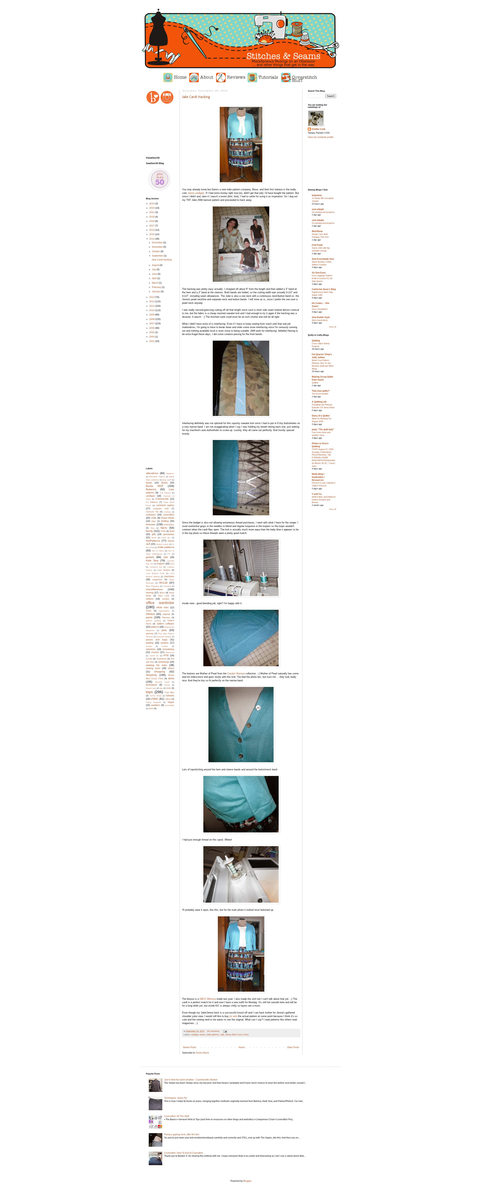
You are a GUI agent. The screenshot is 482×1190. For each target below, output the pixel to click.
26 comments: (213, 1031)
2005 (152, 332)
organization (164, 611)
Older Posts (293, 1047)
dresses (150, 524)
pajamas (166, 614)
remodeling (168, 649)
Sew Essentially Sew (323, 259)
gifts (154, 534)
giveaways (168, 534)
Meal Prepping (152, 586)
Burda (164, 482)
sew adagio (318, 209)
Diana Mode (167, 518)
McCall (163, 582)
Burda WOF (155, 485)
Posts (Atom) (202, 1052)
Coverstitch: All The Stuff (176, 1116)
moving (149, 592)
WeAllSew (317, 231)
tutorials (170, 695)
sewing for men (156, 665)
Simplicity (151, 674)
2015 (152, 234)
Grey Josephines (320, 309)
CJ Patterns (152, 502)
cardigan (195, 1034)
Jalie (222, 1034)
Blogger (247, 1181)
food (172, 531)
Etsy (152, 528)
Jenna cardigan (196, 193)
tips (161, 688)
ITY (168, 554)
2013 (152, 297)
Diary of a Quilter (321, 415)
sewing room (153, 668)
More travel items (320, 320)
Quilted (315, 382)
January (156, 291)
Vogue (171, 702)
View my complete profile (320, 137)
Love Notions (163, 570)
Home (242, 1047)
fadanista (317, 195)
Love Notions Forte (155, 573)
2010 (152, 310)
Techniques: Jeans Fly (175, 1098)
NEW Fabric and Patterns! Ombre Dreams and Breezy (324, 500)
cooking (167, 512)
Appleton (170, 473)
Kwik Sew (152, 560)
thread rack (151, 688)
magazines (157, 579)
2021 (152, 212)
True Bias (169, 692)
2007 (152, 323)
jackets (150, 557)
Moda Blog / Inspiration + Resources (318, 477)
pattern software (165, 623)
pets (164, 630)
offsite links (162, 607)
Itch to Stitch (158, 551)
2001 (152, 341)
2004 (152, 336)
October (156, 251)
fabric (164, 527)
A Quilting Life (319, 401)
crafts (153, 518)
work (151, 708)
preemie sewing (164, 637)
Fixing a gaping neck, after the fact (181, 1134)
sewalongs (163, 662)
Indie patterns (213, 1034)
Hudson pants (162, 544)
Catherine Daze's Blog (324, 289)
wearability (169, 705)
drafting (165, 521)
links (172, 564)
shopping (159, 671)
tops (149, 692)
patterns (155, 627)
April (154, 278)
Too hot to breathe (320, 394)
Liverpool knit (156, 567)
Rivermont (169, 652)
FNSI (163, 531)
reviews (155, 652)
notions (149, 599)
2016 (152, 230)
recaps (149, 646)
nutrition (165, 599)
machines (169, 576)
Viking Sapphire (153, 702)
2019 (152, 216)
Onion (148, 611)
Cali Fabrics (165, 493)
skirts (171, 678)
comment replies (165, 505)
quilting (149, 643)
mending (167, 586)
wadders (155, 705)
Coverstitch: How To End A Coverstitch (183, 1153)
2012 (152, 301)
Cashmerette (162, 499)
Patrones (166, 617)
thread (167, 685)
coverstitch (168, 514)
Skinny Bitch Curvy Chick (237, 1034)
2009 (152, 314)
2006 (152, 328)
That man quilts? (320, 391)
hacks (202, 1034)
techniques (151, 685)
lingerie (161, 563)
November (157, 247)
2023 (152, 208)
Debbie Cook (318, 129)
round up (154, 656)
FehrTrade (317, 245)
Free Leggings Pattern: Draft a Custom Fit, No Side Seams (322, 278)
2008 (152, 319)
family (149, 530)
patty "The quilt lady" (323, 429)
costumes (151, 514)
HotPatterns (153, 540)
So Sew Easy (319, 272)
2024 (152, 203)
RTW (166, 655)
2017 (152, 225)
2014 (152, 239)
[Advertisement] (160, 405)
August (156, 265)
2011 (152, 306)
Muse (162, 593)
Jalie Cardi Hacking (196, 97)
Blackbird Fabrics (157, 477)
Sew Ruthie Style (321, 317)
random (165, 643)
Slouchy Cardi (162, 682)
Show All (332, 327)
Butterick (151, 489)
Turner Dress (155, 696)
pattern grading (153, 621)
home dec (166, 538)
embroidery (169, 524)
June (155, 274)
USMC (154, 698)
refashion (151, 649)
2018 (152, 221)
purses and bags (156, 639)
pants (149, 617)
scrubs (149, 659)
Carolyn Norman (236, 673)
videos (168, 699)
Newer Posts (189, 1047)
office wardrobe (160, 603)
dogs (153, 521)
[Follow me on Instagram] (167, 103)
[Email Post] (225, 1031)
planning (149, 633)
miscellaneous (154, 589)
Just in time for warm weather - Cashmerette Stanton (190, 1079)
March (155, 283)
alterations (152, 473)
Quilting (316, 340)
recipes (165, 646)
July (154, 269)
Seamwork (161, 659)
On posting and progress (323, 212)
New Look (163, 596)
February (157, 287)
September (158, 255)
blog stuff (166, 480)
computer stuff (161, 508)
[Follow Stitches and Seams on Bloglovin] (153, 103)
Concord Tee (152, 512)
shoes (171, 668)
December (157, 242)
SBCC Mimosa (208, 998)
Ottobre (150, 613)
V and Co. (317, 494)
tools (168, 688)
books (149, 482)
